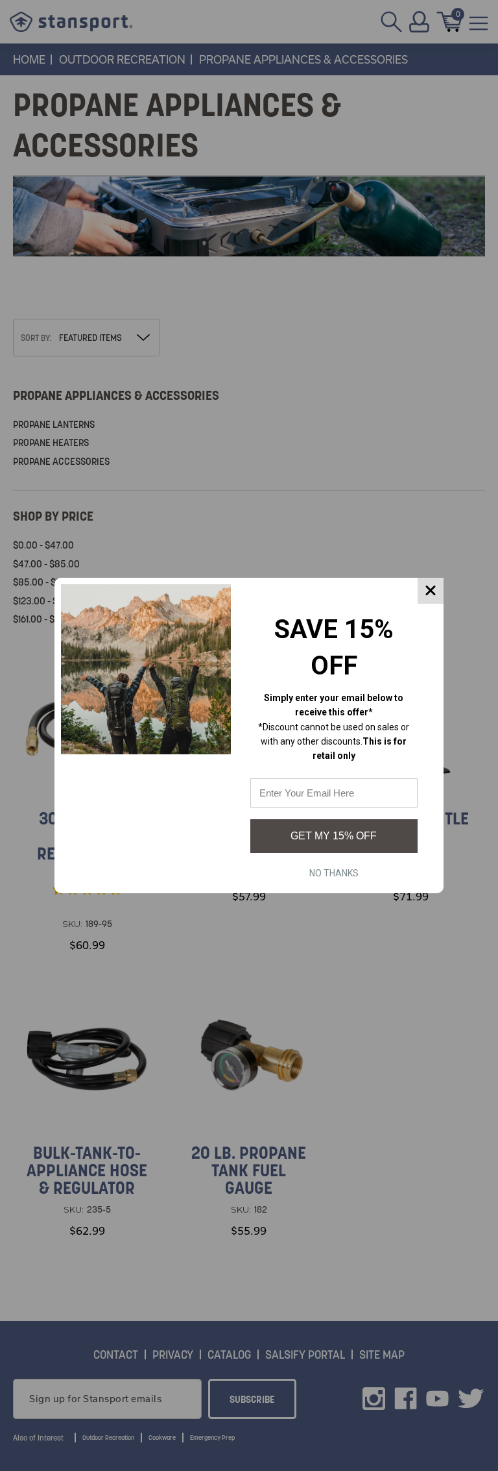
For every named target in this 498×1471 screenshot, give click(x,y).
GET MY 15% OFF (333, 835)
